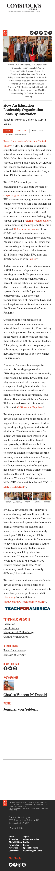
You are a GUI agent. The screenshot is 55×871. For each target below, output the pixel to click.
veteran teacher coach (37, 220)
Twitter (32, 33)
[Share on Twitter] (10, 668)
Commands (2, 869)
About (11, 836)
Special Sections (30, 848)
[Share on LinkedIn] (15, 668)
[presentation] (5, 33)
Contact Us (14, 850)
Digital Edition (15, 842)
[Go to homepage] (24, 8)
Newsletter (14, 845)
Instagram (41, 33)
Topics (26, 836)
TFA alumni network (25, 229)
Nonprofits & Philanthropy (19, 632)
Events (26, 845)
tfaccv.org (9, 597)
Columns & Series (31, 839)
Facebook (36, 33)
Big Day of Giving (14, 655)
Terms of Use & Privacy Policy (19, 808)
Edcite (32, 259)
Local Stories (11, 628)
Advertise (13, 848)
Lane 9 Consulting (14, 486)
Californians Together (29, 407)
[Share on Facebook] (5, 668)
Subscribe (13, 839)
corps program (12, 195)
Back (8, 131)
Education (9, 624)
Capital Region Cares (16, 636)
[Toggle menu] (10, 33)
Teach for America (14, 650)
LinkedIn (46, 33)
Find (50, 33)
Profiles (26, 842)
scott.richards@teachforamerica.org (24, 601)
